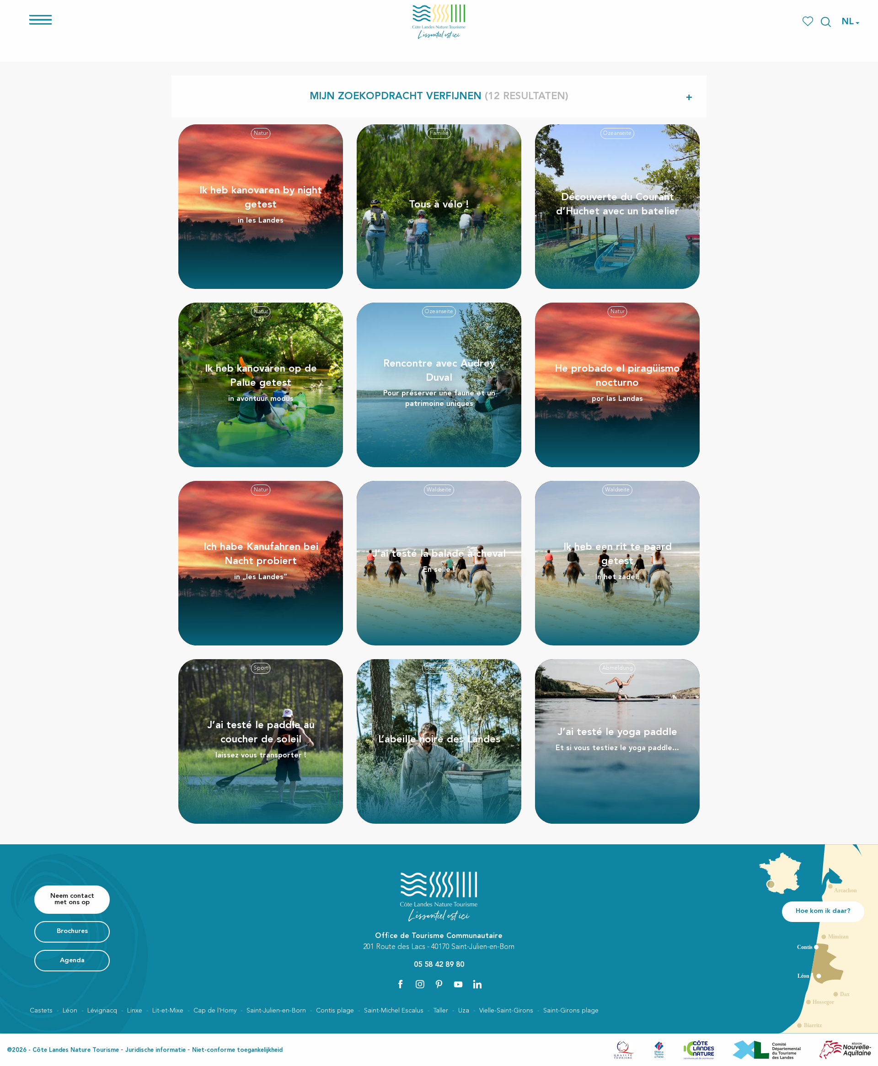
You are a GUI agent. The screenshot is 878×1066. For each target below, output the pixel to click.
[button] (826, 22)
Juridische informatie (155, 1050)
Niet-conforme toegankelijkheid (237, 1050)
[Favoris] (809, 22)
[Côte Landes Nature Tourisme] (439, 22)
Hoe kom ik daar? (823, 911)
